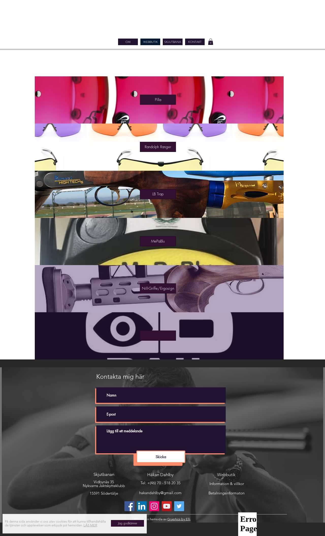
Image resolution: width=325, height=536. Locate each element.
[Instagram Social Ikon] (154, 506)
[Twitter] (179, 506)
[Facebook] (129, 506)
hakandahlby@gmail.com (160, 492)
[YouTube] (167, 506)
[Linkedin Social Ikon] (142, 506)
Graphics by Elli (178, 519)
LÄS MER (90, 525)
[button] (210, 42)
